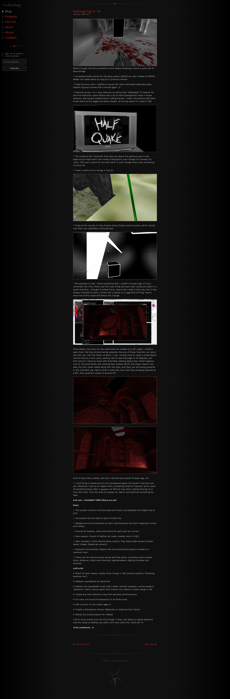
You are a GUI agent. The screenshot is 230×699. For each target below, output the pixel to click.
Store (9, 27)
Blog (8, 11)
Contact (11, 37)
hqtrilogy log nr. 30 (87, 11)
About (9, 32)
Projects (11, 16)
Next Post (149, 644)
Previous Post (82, 644)
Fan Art (10, 22)
